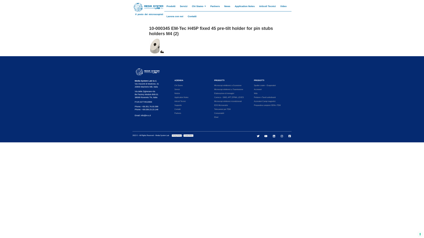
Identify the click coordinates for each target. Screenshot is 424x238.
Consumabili (219, 113)
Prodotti (171, 6)
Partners (215, 6)
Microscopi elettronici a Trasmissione (228, 89)
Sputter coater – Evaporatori (265, 85)
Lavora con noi (175, 16)
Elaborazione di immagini (224, 93)
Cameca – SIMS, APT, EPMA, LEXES (229, 97)
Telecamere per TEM (222, 109)
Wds (255, 93)
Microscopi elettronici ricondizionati (228, 101)
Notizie (177, 93)
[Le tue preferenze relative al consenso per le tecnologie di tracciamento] (420, 234)
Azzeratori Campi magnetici (265, 101)
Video (283, 6)
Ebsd (216, 117)
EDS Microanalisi (221, 105)
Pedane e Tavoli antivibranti (265, 97)
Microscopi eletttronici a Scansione (227, 85)
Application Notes (245, 6)
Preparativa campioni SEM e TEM (267, 105)
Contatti (192, 16)
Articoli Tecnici (267, 6)
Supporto (178, 105)
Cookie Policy (188, 135)
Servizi (183, 6)
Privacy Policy (177, 135)
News (227, 6)
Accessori (258, 89)
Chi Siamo (197, 6)
